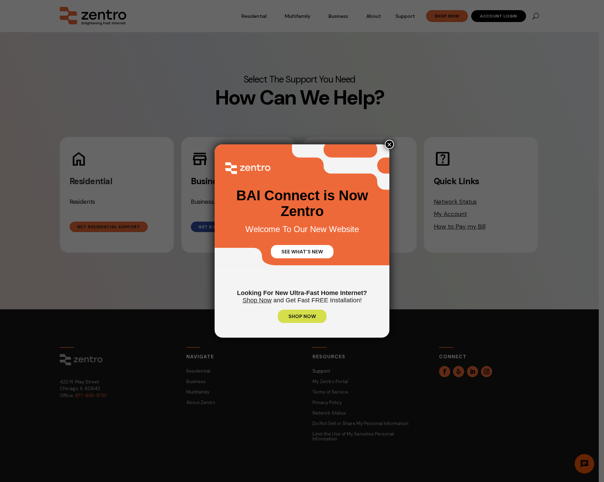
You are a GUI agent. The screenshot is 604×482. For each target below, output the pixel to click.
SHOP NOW (302, 316)
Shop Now (257, 300)
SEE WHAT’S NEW (302, 252)
